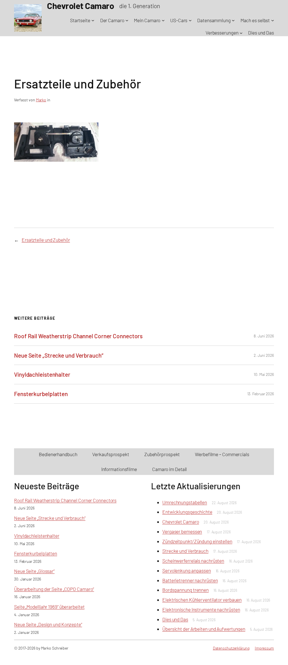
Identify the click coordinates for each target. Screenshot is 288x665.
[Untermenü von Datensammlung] (233, 20)
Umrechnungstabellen (184, 502)
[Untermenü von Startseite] (92, 20)
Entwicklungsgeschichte (187, 512)
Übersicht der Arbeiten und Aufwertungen (203, 629)
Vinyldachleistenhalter (42, 374)
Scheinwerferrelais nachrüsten (193, 560)
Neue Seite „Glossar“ (34, 571)
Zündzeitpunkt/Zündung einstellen (197, 541)
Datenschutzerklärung (231, 648)
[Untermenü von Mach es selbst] (272, 20)
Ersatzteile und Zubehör (46, 240)
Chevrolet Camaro (180, 521)
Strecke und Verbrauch (185, 551)
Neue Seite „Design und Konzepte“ (48, 624)
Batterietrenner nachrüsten (190, 580)
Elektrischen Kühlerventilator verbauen (202, 599)
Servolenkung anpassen (186, 570)
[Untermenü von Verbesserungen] (241, 32)
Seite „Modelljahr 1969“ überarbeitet (49, 606)
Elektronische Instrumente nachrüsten (201, 609)
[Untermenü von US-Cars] (190, 20)
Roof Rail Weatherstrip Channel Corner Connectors (78, 335)
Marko (41, 99)
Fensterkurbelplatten (41, 393)
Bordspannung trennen (185, 590)
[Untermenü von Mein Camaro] (163, 20)
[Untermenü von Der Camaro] (126, 20)
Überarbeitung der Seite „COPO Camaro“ (54, 589)
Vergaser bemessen (182, 531)
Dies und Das (175, 619)
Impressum (264, 648)
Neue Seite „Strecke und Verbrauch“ (58, 355)
